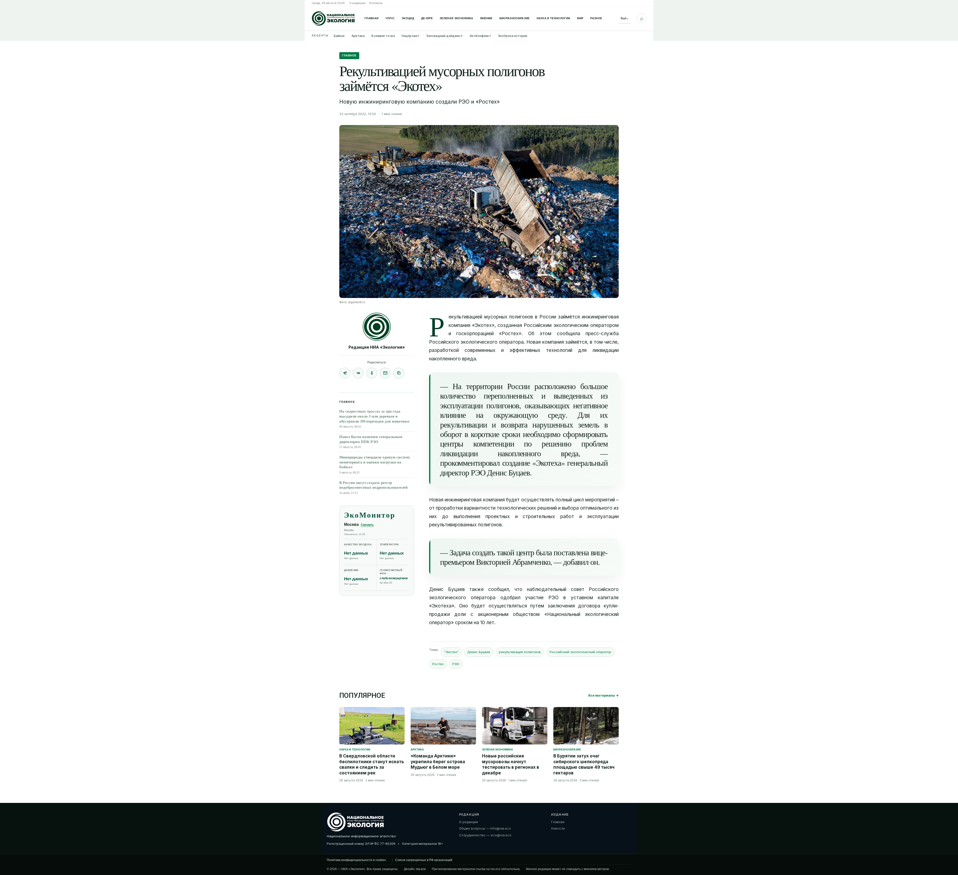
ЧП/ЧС (390, 18)
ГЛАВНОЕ (349, 55)
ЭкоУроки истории (512, 36)
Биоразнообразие (514, 18)
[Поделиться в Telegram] (344, 373)
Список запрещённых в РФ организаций (423, 860)
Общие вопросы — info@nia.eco (485, 828)
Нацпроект (410, 36)
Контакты (375, 3)
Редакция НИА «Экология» (377, 347)
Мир (580, 18)
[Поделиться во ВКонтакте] (358, 373)
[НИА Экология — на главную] (333, 18)
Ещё (625, 18)
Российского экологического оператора (476, 342)
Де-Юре (427, 18)
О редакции (357, 3)
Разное (596, 18)
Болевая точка (383, 36)
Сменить (367, 525)
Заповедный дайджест (444, 36)
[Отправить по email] (385, 373)
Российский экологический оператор (580, 652)
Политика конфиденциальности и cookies (356, 860)
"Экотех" (451, 652)
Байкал (339, 36)
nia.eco (421, 869)
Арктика (358, 36)
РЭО (455, 664)
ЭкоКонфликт (480, 36)
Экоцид (408, 18)
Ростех (438, 664)
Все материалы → (603, 695)
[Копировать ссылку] (398, 373)
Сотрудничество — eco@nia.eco (485, 835)
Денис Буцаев (478, 652)
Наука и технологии (553, 18)
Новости (558, 828)
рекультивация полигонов (520, 652)
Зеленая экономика (456, 18)
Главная (371, 18)
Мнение (486, 18)
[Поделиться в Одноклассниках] (371, 373)
